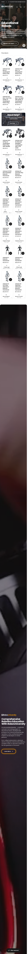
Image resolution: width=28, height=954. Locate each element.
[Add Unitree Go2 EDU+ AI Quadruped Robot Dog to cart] (22, 64)
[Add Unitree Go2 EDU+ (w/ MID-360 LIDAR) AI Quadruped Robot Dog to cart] (22, 92)
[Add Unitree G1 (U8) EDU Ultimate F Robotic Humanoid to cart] (22, 279)
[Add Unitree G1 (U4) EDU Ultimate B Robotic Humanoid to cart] (22, 194)
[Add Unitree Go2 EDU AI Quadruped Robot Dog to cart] (10, 64)
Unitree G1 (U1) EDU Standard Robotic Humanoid (7, 173)
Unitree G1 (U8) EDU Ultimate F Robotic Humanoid (18, 287)
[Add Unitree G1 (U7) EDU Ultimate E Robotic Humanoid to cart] (10, 279)
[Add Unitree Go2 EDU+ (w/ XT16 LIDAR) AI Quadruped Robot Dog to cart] (10, 92)
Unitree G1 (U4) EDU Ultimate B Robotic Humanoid (18, 202)
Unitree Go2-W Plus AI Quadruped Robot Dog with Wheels (7, 143)
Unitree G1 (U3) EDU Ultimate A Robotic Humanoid (6, 202)
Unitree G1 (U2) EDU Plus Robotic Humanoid (19, 173)
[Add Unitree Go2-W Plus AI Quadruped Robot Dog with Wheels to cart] (10, 136)
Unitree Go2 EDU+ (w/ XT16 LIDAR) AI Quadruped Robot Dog (7, 99)
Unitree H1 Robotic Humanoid (6, 259)
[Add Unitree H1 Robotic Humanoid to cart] (10, 253)
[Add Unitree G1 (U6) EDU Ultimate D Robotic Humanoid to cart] (22, 223)
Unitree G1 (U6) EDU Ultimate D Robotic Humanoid (18, 231)
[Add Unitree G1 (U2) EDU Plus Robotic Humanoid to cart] (22, 166)
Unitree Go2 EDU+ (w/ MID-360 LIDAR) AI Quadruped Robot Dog (19, 99)
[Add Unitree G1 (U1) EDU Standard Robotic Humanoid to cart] (10, 166)
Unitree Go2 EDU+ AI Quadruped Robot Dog (18, 71)
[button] (23, 45)
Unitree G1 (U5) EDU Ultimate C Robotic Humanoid (6, 231)
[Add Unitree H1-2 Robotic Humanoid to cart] (22, 253)
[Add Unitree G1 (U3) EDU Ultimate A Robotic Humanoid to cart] (10, 194)
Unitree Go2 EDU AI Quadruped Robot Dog (6, 71)
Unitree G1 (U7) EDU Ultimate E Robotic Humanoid (6, 287)
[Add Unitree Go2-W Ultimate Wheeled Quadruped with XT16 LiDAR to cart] (22, 136)
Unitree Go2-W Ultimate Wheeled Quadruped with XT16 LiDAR (19, 144)
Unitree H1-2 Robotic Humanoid (18, 259)
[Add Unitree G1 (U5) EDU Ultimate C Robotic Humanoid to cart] (10, 223)
